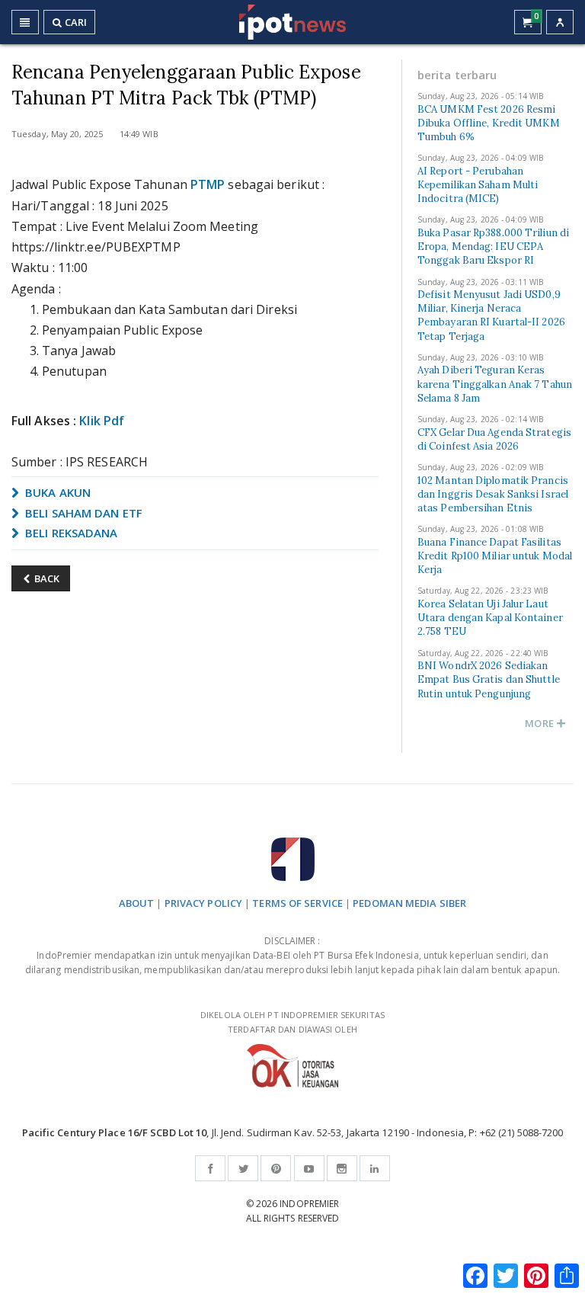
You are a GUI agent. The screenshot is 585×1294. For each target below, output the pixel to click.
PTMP (207, 184)
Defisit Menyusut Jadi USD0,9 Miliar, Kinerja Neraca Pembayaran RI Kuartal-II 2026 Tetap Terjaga (491, 315)
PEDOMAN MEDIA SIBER (409, 903)
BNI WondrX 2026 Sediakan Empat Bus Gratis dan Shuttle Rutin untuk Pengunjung (488, 679)
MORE (540, 723)
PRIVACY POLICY (203, 903)
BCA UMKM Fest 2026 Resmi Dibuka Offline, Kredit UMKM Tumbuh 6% (488, 123)
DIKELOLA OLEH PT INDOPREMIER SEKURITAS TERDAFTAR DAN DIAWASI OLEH (292, 1022)
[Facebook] (210, 1168)
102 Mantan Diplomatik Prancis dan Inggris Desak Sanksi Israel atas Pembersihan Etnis (492, 494)
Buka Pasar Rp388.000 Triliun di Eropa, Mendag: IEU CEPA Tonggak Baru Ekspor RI (493, 246)
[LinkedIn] (375, 1168)
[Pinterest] (276, 1168)
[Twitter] (243, 1168)
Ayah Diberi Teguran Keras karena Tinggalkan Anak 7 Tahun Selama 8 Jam (494, 384)
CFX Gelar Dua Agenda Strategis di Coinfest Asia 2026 (494, 439)
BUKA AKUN (56, 492)
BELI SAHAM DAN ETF (82, 512)
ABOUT (137, 903)
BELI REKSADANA (70, 532)
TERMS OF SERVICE (297, 903)
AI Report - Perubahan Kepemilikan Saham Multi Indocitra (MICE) (477, 185)
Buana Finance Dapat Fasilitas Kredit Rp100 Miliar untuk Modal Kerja (494, 556)
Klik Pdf (101, 420)
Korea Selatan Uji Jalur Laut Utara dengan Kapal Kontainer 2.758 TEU (490, 617)
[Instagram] (342, 1168)
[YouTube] (309, 1168)
